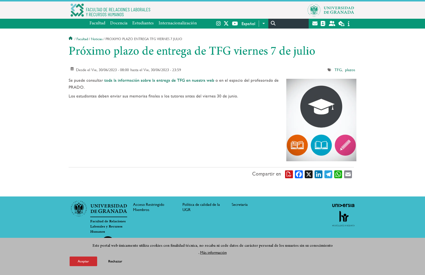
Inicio (71, 38)
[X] (309, 173)
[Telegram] (328, 173)
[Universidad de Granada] (330, 10)
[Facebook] (299, 173)
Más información (213, 252)
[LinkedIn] (318, 173)
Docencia (118, 23)
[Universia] (343, 205)
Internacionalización (178, 23)
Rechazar (115, 261)
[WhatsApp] (338, 173)
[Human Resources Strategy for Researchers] (343, 218)
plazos (350, 69)
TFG (338, 69)
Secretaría (240, 204)
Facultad (97, 23)
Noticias (97, 39)
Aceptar (83, 261)
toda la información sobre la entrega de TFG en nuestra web (158, 80)
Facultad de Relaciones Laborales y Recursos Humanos (108, 226)
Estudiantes (143, 23)
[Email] (348, 173)
